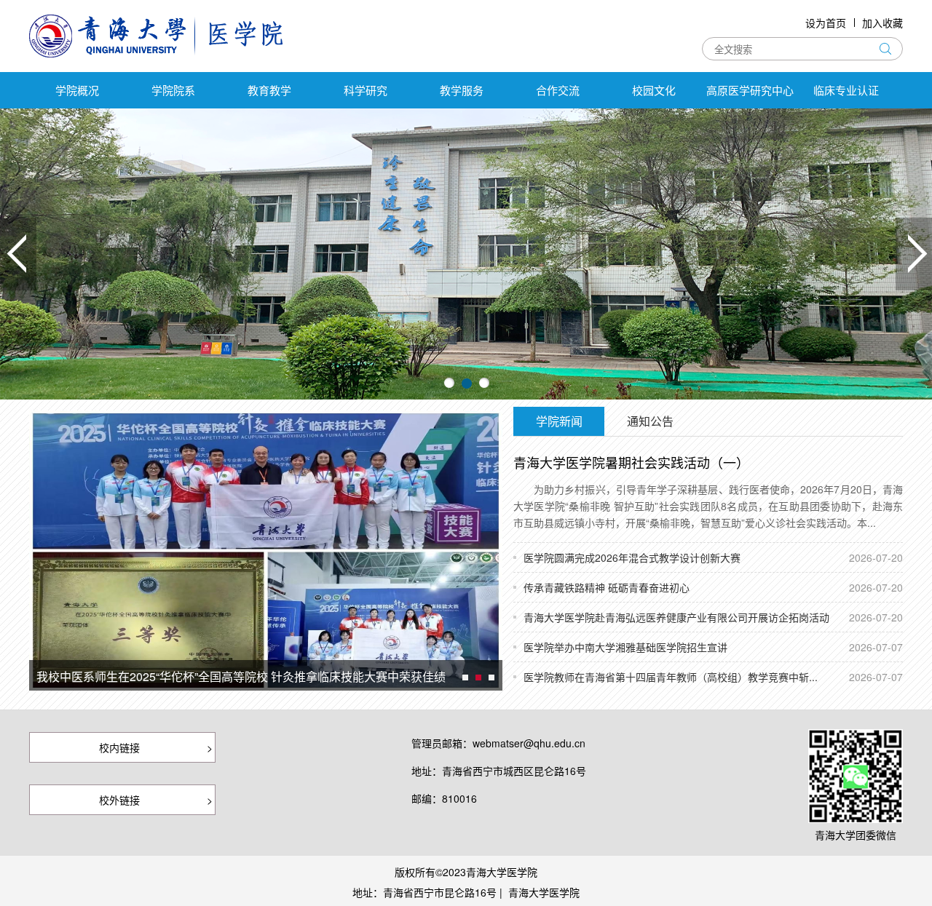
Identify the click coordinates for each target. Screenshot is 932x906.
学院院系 (173, 90)
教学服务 (461, 90)
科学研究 (365, 90)
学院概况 (77, 90)
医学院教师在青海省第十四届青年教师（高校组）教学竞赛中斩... (671, 676)
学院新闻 (559, 421)
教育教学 (269, 90)
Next (914, 254)
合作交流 (558, 90)
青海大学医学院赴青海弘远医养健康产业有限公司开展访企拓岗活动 (676, 617)
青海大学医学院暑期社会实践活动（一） (631, 462)
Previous (18, 254)
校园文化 (654, 90)
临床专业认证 (846, 90)
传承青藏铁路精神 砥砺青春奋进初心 (607, 587)
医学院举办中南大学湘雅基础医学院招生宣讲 (625, 647)
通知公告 (650, 421)
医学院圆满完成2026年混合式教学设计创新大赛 (632, 557)
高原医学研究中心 (750, 90)
